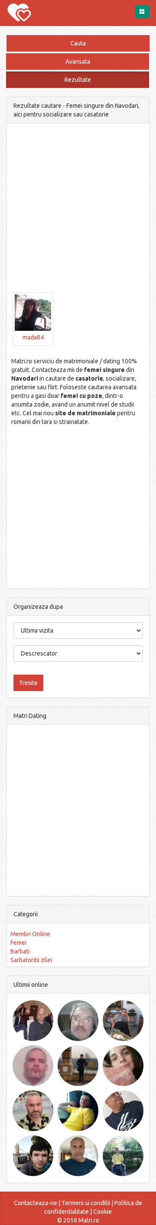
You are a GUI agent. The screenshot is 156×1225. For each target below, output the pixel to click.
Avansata (77, 61)
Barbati (19, 951)
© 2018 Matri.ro (78, 1220)
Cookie (102, 1211)
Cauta (78, 43)
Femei (18, 942)
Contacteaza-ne (35, 1202)
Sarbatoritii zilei (31, 960)
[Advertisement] (78, 214)
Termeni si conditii (86, 1202)
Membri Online (30, 934)
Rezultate (78, 79)
